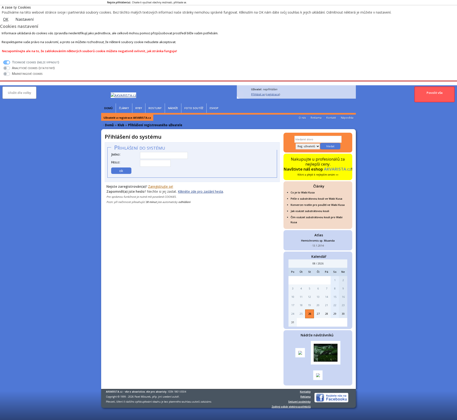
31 (292, 322)
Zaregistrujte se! (160, 186)
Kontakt (331, 117)
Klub (121, 124)
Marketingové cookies (27, 73)
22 (334, 305)
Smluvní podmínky (299, 401)
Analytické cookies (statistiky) (33, 68)
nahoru (113, 211)
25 (301, 313)
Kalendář (318, 256)
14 (326, 297)
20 (318, 305)
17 (292, 305)
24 (292, 313)
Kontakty (305, 391)
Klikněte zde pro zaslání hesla (200, 191)
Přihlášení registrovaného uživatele (155, 124)
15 (334, 297)
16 (343, 297)
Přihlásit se (258, 94)
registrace (272, 94)
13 (318, 297)
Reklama (316, 117)
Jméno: (115, 154)
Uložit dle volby (19, 93)
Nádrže (173, 108)
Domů (108, 108)
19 (309, 305)
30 (343, 313)
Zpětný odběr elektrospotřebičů (291, 406)
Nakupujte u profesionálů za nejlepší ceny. (317, 166)
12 (309, 297)
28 (326, 313)
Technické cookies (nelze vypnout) (35, 62)
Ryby (138, 108)
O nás (302, 117)
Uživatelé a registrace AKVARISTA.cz (127, 117)
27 (318, 313)
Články (124, 108)
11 (301, 297)
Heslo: (115, 162)
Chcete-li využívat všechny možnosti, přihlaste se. (147, 2)
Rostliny (155, 108)
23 (343, 305)
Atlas (318, 235)
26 (309, 313)
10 (292, 297)
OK (5, 19)
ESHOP (214, 108)
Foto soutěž (193, 108)
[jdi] (348, 335)
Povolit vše (435, 93)
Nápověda (347, 117)
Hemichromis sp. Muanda (318, 240)
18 (301, 305)
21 (326, 305)
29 (334, 313)
